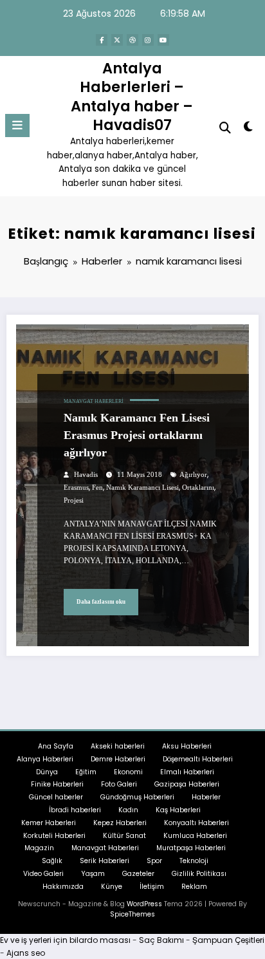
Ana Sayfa (55, 746)
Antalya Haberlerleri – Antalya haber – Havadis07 (132, 96)
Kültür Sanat (124, 836)
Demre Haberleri (118, 759)
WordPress (144, 904)
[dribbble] (132, 40)
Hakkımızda (63, 886)
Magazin (39, 848)
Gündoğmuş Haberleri (137, 797)
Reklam (194, 886)
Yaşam (93, 874)
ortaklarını (198, 487)
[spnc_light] (248, 129)
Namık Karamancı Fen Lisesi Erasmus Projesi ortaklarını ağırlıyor (137, 435)
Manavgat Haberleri (93, 401)
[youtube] (163, 40)
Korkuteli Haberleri (54, 836)
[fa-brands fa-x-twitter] (117, 40)
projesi (74, 500)
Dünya (47, 772)
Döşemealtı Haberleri (198, 759)
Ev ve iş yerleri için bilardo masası (65, 940)
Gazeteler (138, 874)
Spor (154, 861)
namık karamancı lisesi (142, 487)
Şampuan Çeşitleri (228, 940)
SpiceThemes (132, 914)
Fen (97, 487)
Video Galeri (43, 874)
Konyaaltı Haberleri (196, 823)
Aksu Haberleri (187, 746)
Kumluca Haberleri (195, 836)
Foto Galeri (119, 784)
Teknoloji (193, 861)
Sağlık (52, 861)
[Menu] (17, 125)
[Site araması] (225, 127)
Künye (111, 886)
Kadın (128, 810)
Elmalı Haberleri (187, 772)
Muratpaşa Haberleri (191, 848)
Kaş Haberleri (178, 810)
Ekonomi (128, 772)
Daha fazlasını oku (101, 602)
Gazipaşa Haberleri (186, 784)
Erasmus (76, 487)
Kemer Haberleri (48, 823)
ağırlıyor (193, 474)
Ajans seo (25, 952)
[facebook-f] (101, 40)
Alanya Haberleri (45, 759)
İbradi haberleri (75, 810)
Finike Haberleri (57, 784)
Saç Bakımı (161, 940)
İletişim (152, 886)
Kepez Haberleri (120, 823)
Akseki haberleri (118, 746)
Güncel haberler (56, 797)
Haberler (206, 797)
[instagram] (148, 40)
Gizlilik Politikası (199, 874)
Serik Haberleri (104, 861)
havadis (86, 474)
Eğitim (85, 772)
